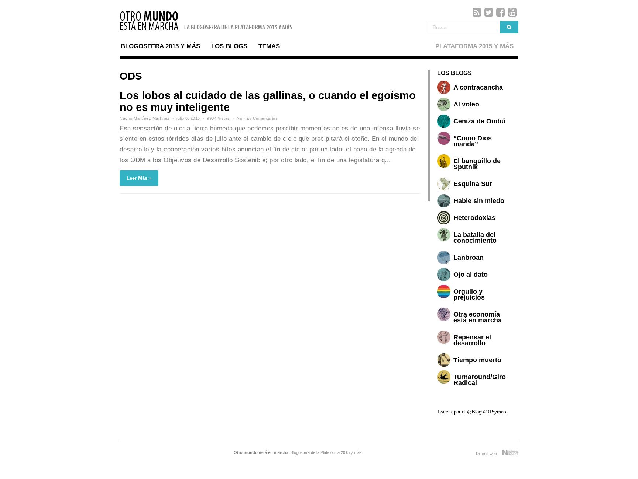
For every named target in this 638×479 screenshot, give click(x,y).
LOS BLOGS (229, 46)
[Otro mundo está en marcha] (206, 31)
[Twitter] (488, 12)
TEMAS (269, 46)
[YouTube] (512, 12)
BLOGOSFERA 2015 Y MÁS (160, 46)
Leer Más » (139, 178)
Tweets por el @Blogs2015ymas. (472, 412)
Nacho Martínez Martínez (145, 118)
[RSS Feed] (477, 12)
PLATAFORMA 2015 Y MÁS (474, 46)
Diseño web (489, 453)
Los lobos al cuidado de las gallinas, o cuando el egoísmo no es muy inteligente (268, 101)
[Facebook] (500, 12)
